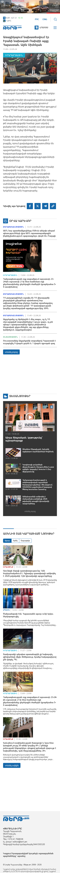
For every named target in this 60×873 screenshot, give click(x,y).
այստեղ (21, 856)
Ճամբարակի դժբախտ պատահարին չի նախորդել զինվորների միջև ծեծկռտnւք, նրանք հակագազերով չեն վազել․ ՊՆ (29, 657)
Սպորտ (6, 610)
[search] (55, 19)
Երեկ (15, 541)
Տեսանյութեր (19, 396)
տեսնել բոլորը (11, 352)
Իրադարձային (14, 55)
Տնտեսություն (10, 337)
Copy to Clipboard (53, 206)
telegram (45, 206)
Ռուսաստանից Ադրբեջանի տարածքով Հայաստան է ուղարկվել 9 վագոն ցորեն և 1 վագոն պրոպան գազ (29, 342)
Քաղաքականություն (13, 227)
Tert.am (12, 27)
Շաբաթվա (25, 541)
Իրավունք (8, 567)
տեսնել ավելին (12, 765)
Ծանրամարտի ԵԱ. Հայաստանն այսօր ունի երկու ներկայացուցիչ (28, 615)
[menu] (55, 28)
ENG (45, 19)
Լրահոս (44, 27)
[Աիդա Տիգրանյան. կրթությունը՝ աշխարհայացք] (30, 417)
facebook (30, 206)
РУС (37, 19)
